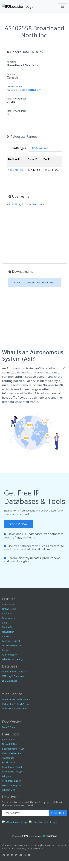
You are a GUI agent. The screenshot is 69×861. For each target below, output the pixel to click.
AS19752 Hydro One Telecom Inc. (26, 204)
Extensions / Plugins (13, 771)
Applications (8, 739)
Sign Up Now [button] (18, 524)
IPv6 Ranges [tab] (40, 148)
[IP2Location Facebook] (3, 855)
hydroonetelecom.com (24, 90)
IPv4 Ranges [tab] (18, 148)
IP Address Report (11, 780)
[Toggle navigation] (62, 6)
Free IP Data (8, 727)
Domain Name (14, 86)
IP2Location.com (25, 845)
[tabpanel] (34, 166)
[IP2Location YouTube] (20, 855)
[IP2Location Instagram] (25, 855)
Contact (6, 650)
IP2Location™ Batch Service (16, 704)
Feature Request (11, 640)
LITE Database (9, 680)
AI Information (9, 654)
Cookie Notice (35, 848)
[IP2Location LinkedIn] (29, 855)
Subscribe (58, 813)
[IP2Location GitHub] (16, 855)
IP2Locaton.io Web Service (16, 699)
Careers (6, 636)
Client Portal (8, 604)
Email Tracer (8, 762)
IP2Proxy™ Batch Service (15, 708)
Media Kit (7, 627)
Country (11, 74)
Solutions (7, 613)
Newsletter (8, 631)
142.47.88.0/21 (16, 170)
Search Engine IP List (13, 748)
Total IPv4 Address (17, 98)
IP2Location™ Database (14, 671)
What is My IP (9, 789)
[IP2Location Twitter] (7, 855)
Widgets (6, 776)
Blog (4, 622)
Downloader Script (12, 767)
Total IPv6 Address (17, 110)
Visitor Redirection (12, 753)
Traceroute (8, 757)
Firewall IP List (9, 744)
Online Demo (9, 608)
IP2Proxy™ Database (13, 676)
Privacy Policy (19, 848)
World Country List (12, 785)
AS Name (11, 61)
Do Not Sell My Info (12, 645)
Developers (8, 618)
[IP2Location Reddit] (12, 855)
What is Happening (12, 659)
